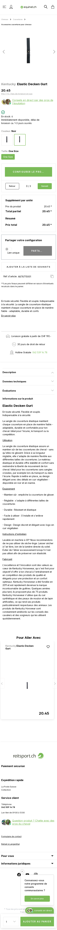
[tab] (28, 372)
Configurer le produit (30, 171)
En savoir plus (8, 315)
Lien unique (13, 252)
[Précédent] (3, 52)
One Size (8, 156)
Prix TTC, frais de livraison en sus (16, 94)
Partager (38, 250)
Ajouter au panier (37, 921)
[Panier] (52, 7)
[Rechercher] (45, 7)
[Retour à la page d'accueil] (28, 7)
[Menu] (4, 7)
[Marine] (7, 140)
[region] (28, 53)
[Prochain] (53, 52)
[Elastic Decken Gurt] (27, 685)
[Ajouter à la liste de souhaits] (48, 647)
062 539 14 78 (39, 352)
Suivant (44, 186)
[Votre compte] (11, 7)
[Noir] (20, 140)
